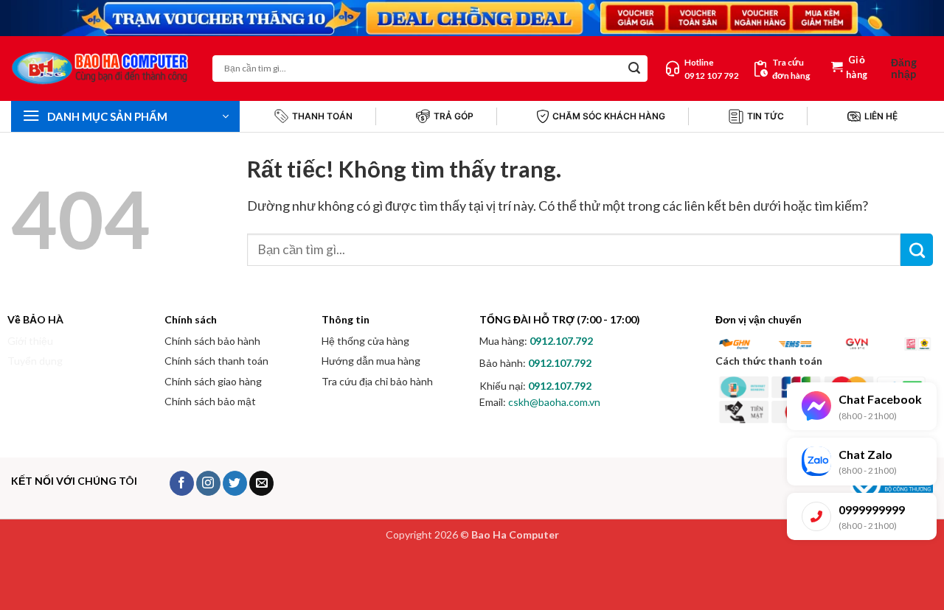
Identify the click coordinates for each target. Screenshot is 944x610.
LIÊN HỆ (881, 116)
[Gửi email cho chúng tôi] (261, 483)
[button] (912, 68)
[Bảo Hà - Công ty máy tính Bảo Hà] (100, 68)
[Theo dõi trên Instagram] (208, 483)
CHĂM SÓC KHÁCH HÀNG (608, 116)
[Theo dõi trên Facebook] (182, 483)
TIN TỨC (765, 116)
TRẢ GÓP (453, 116)
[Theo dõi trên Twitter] (235, 483)
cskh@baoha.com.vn (554, 402)
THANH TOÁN (322, 116)
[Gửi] (634, 69)
